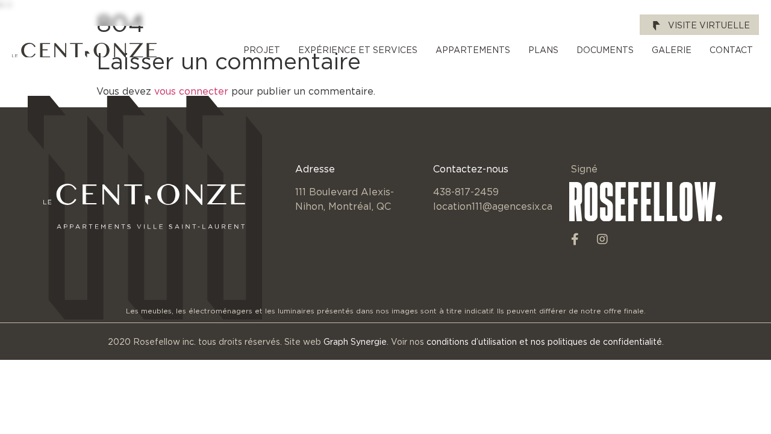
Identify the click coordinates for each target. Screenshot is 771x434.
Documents (605, 49)
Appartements (472, 49)
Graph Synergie (355, 341)
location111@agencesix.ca (492, 206)
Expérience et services (357, 49)
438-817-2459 (466, 191)
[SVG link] (84, 50)
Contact (731, 49)
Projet (261, 49)
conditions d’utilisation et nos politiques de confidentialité (544, 341)
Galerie (671, 49)
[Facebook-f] (575, 239)
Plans (543, 49)
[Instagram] (602, 239)
